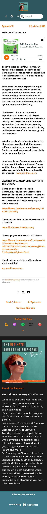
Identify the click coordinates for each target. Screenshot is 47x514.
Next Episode (13, 302)
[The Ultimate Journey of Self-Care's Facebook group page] (10, 16)
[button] (23, 330)
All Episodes (34, 302)
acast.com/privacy (12, 280)
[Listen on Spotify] (23, 324)
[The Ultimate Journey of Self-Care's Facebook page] (6, 16)
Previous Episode (25, 307)
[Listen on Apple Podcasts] (14, 324)
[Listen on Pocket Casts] (39, 324)
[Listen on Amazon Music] (31, 324)
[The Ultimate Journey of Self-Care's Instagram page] (16, 16)
